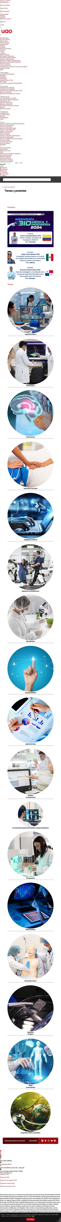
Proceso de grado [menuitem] (5, 134)
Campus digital (4, 14)
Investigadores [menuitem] (4, 117)
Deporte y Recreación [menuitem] (6, 155)
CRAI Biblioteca (4, 2)
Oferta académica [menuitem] (4, 72)
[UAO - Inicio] (7, 33)
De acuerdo (30, 1219)
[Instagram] (0, 1154)
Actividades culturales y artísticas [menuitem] (9, 105)
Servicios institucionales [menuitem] (7, 125)
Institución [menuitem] (2, 53)
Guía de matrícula (5, 5)
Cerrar (21, 162)
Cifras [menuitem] (1, 119)
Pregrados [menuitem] (3, 75)
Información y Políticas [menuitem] (6, 159)
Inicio (5, 179)
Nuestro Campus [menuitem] (4, 54)
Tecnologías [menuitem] (3, 78)
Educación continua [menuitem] (5, 19)
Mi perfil (2, 24)
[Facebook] (0, 1151)
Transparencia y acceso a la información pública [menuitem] (13, 66)
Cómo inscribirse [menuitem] (4, 86)
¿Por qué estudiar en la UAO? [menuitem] (8, 98)
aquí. (33, 1216)
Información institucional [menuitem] (7, 56)
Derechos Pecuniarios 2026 (7, 1186)
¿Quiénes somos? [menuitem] (5, 114)
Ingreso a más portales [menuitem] (6, 131)
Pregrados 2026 (4, 1174)
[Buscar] (1, 28)
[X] (0, 1152)
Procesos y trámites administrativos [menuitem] (10, 135)
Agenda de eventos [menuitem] (5, 108)
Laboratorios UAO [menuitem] (5, 101)
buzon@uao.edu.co (6, 1164)
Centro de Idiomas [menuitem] (5, 143)
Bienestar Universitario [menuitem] (5, 147)
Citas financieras (4, 11)
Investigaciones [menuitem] (4, 111)
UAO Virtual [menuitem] (3, 81)
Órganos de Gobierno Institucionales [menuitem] (10, 60)
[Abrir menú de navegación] (2, 35)
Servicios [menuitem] (2, 116)
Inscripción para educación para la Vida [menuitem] (11, 90)
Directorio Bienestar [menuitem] (5, 158)
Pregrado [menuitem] (2, 16)
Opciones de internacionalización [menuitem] (9, 99)
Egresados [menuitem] (3, 144)
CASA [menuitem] (1, 152)
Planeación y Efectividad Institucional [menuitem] (10, 62)
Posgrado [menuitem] (2, 17)
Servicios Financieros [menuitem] (6, 126)
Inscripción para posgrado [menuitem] (7, 89)
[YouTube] (0, 1156)
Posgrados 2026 (4, 1177)
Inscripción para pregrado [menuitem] (7, 87)
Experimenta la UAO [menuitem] (4, 96)
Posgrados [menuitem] (3, 77)
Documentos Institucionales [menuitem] (8, 57)
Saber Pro (2, 22)
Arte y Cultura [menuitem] (4, 149)
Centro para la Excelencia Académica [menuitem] (10, 153)
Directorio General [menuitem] (5, 63)
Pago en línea (4, 8)
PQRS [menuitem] (1, 69)
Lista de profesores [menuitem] (5, 65)
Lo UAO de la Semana (12, 179)
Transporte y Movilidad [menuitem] (6, 161)
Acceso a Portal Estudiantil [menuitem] (7, 129)
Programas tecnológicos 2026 (8, 1180)
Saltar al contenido (5, 1)
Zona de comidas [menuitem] (5, 140)
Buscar (16, 162)
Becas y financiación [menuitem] (6, 92)
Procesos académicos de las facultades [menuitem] (11, 138)
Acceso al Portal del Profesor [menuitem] (8, 128)
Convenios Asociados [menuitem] (6, 141)
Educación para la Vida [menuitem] (6, 80)
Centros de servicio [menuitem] (5, 132)
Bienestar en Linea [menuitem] (5, 150)
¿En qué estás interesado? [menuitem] (7, 74)
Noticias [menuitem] (2, 107)
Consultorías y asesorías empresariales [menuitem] (11, 83)
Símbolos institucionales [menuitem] (7, 59)
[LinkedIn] (0, 1157)
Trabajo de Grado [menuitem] (5, 68)
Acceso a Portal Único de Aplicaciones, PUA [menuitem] (12, 123)
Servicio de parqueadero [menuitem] (7, 137)
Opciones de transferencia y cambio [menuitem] (10, 93)
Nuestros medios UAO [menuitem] (6, 102)
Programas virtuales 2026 (7, 1183)
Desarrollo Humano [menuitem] (5, 156)
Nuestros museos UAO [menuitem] (6, 104)
